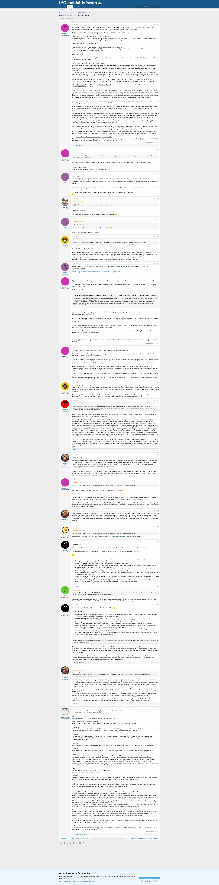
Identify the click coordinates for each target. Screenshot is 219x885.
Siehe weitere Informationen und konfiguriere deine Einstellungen (78, 881)
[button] (81, 6)
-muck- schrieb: (77, 590)
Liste (121, 536)
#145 (158, 218)
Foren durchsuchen (73, 10)
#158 (158, 605)
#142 (158, 150)
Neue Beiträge (62, 10)
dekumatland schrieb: (78, 482)
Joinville (62, 18)
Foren (70, 7)
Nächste (85, 21)
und (78, 145)
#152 (158, 454)
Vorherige (63, 21)
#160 (158, 708)
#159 (158, 667)
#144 (158, 198)
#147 (158, 263)
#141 (158, 24)
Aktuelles (77, 7)
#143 (158, 173)
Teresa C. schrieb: (77, 153)
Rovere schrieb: (77, 201)
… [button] (70, 21)
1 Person (76, 450)
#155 (158, 527)
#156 (158, 541)
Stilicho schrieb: (77, 221)
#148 (158, 278)
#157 (158, 586)
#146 (158, 236)
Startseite (63, 7)
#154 (158, 510)
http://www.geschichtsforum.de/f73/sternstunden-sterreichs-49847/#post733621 (96, 272)
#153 (158, 479)
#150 (158, 383)
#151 (158, 400)
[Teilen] (155, 25)
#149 (158, 347)
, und (80, 834)
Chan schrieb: (76, 638)
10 (81, 21)
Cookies (77, 876)
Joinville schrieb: (77, 292)
